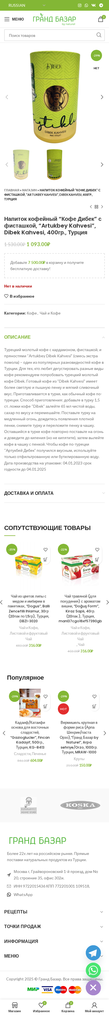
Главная (11, 190)
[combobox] (54, 35)
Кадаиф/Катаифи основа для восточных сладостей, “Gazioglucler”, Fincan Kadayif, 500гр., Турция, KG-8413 (30, 735)
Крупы (79, 759)
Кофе (32, 313)
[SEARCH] (99, 35)
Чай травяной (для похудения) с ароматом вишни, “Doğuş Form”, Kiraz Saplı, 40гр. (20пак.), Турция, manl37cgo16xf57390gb (80, 608)
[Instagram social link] (79, 5)
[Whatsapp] (93, 970)
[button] (45, 559)
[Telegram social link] (101, 5)
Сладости (22, 754)
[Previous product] (91, 207)
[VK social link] (94, 5)
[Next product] (102, 207)
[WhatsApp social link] (86, 5)
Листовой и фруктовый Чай (29, 636)
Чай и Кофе (50, 313)
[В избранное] (45, 549)
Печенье (39, 754)
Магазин (29, 190)
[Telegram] (93, 952)
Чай (81, 645)
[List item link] (54, 895)
